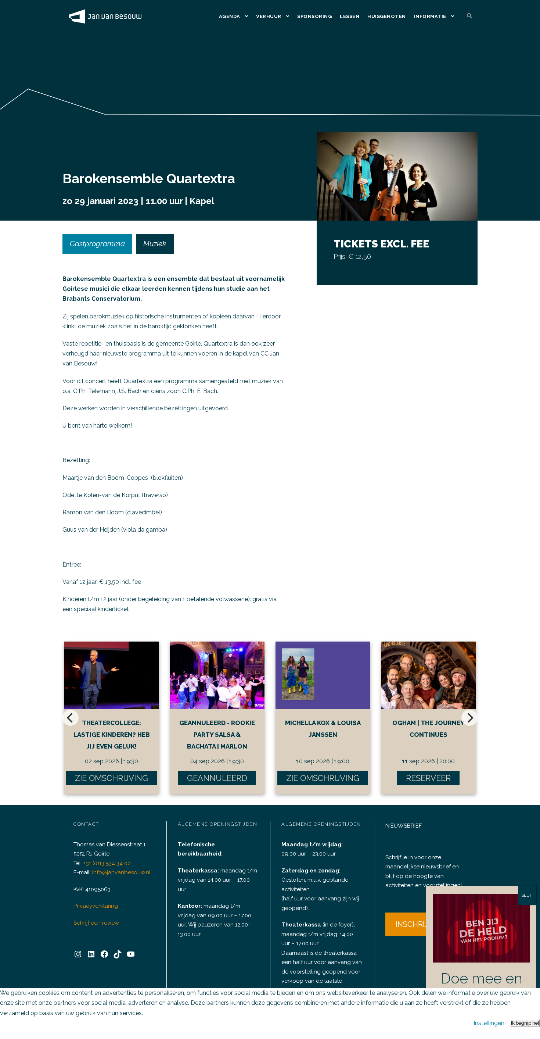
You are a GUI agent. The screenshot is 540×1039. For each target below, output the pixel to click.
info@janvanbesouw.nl (121, 872)
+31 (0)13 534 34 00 (107, 863)
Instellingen (489, 1023)
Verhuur (268, 16)
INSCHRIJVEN (419, 924)
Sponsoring (314, 16)
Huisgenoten (386, 16)
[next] (469, 718)
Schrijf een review (96, 923)
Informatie (430, 16)
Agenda (229, 16)
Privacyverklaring (95, 906)
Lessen (349, 16)
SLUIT (527, 895)
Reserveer (428, 778)
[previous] (70, 718)
